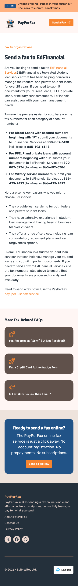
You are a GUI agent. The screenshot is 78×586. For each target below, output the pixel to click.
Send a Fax (59, 22)
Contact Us (12, 523)
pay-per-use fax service (22, 294)
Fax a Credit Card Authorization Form (33, 367)
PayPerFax (26, 22)
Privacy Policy (14, 529)
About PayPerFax (16, 516)
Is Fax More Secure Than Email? (30, 394)
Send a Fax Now (39, 463)
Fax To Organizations (18, 47)
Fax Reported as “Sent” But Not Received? (37, 341)
